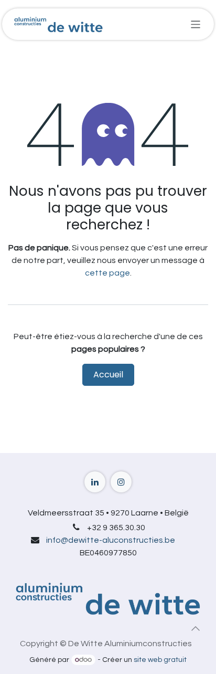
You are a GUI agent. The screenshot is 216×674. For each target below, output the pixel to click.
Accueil (108, 374)
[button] (195, 628)
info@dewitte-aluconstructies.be (110, 540)
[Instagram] (121, 481)
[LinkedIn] (94, 481)
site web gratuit (160, 660)
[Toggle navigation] (196, 24)
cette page (107, 273)
